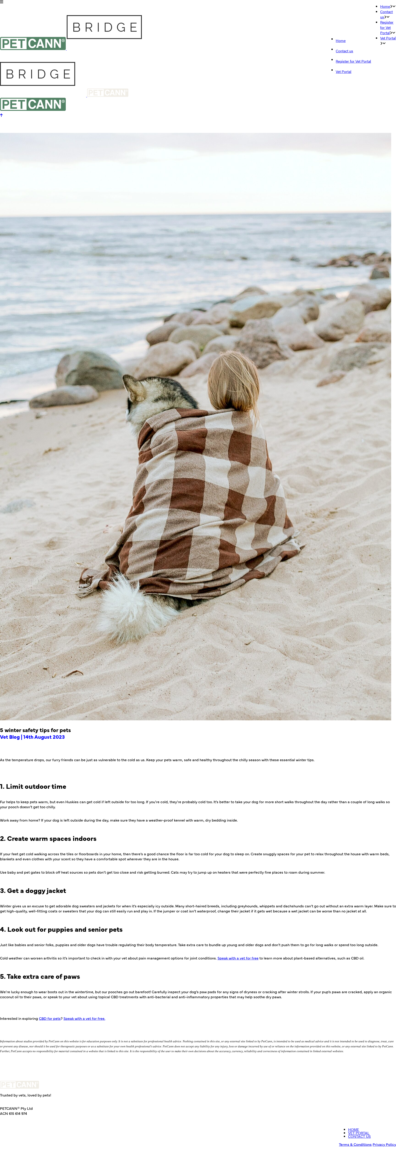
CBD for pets (50, 1018)
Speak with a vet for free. (84, 1018)
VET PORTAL (358, 1132)
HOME (353, 1129)
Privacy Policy (384, 1144)
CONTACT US (359, 1136)
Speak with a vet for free (237, 957)
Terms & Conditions (355, 1144)
